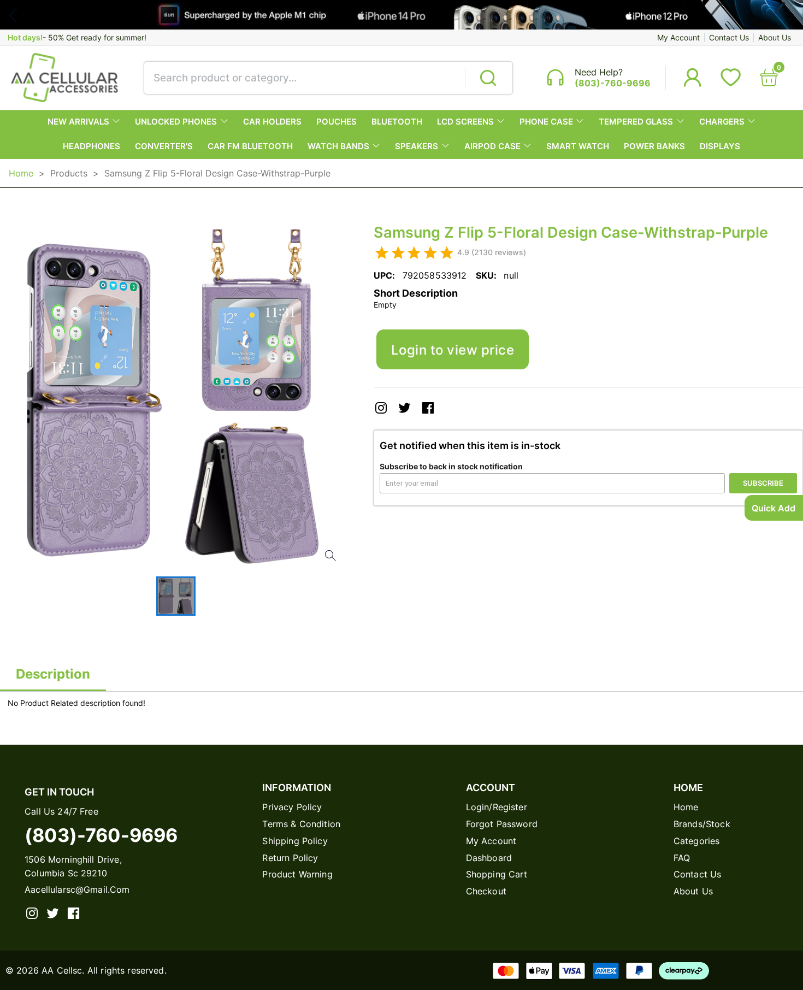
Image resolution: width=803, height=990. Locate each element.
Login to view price (452, 349)
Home (21, 173)
